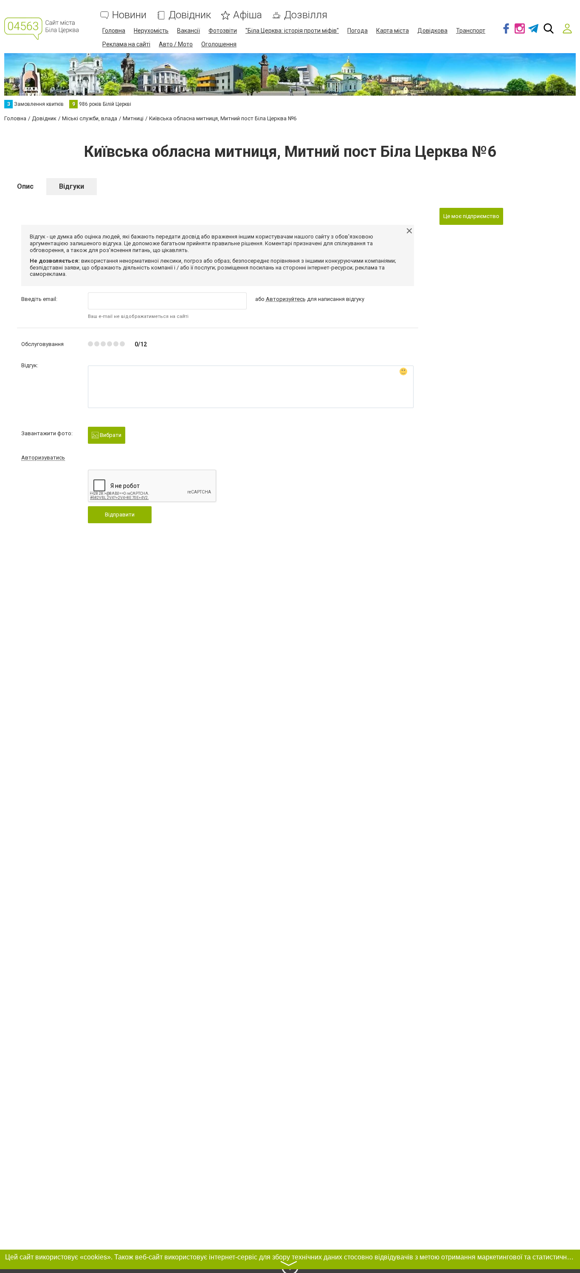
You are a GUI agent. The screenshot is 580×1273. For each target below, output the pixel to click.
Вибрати (110, 435)
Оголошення (219, 44)
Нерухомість (151, 30)
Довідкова (432, 30)
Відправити (120, 514)
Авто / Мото (176, 44)
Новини (129, 15)
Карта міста (392, 30)
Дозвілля (305, 15)
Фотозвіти (222, 30)
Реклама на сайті (126, 44)
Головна (113, 30)
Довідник (190, 15)
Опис (25, 186)
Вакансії (188, 30)
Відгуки (71, 186)
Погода (357, 30)
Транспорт (470, 30)
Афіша (247, 15)
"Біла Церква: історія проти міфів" (292, 30)
